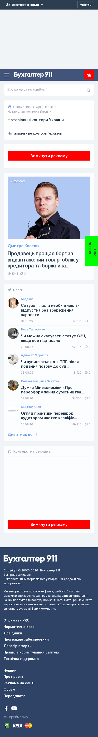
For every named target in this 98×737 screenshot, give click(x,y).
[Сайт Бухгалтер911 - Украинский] (30, 559)
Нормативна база (19, 627)
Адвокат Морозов (34, 355)
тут (53, 608)
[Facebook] (7, 709)
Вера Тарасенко (33, 329)
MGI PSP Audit (31, 407)
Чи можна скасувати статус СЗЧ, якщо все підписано (53, 338)
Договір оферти (18, 646)
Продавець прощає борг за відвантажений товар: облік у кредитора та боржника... (43, 259)
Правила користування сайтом (31, 652)
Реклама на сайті (19, 683)
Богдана (27, 299)
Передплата (89, 74)
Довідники (13, 633)
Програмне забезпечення (26, 639)
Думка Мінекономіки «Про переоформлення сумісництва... (52, 389)
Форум (9, 689)
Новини (10, 670)
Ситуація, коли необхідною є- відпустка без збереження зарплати (50, 310)
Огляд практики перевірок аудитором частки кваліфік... (49, 415)
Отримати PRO (16, 620)
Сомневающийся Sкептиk (40, 381)
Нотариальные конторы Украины (35, 133)
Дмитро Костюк (23, 246)
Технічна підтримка (21, 659)
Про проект (14, 676)
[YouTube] (14, 709)
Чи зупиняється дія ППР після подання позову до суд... (50, 364)
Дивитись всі (21, 434)
